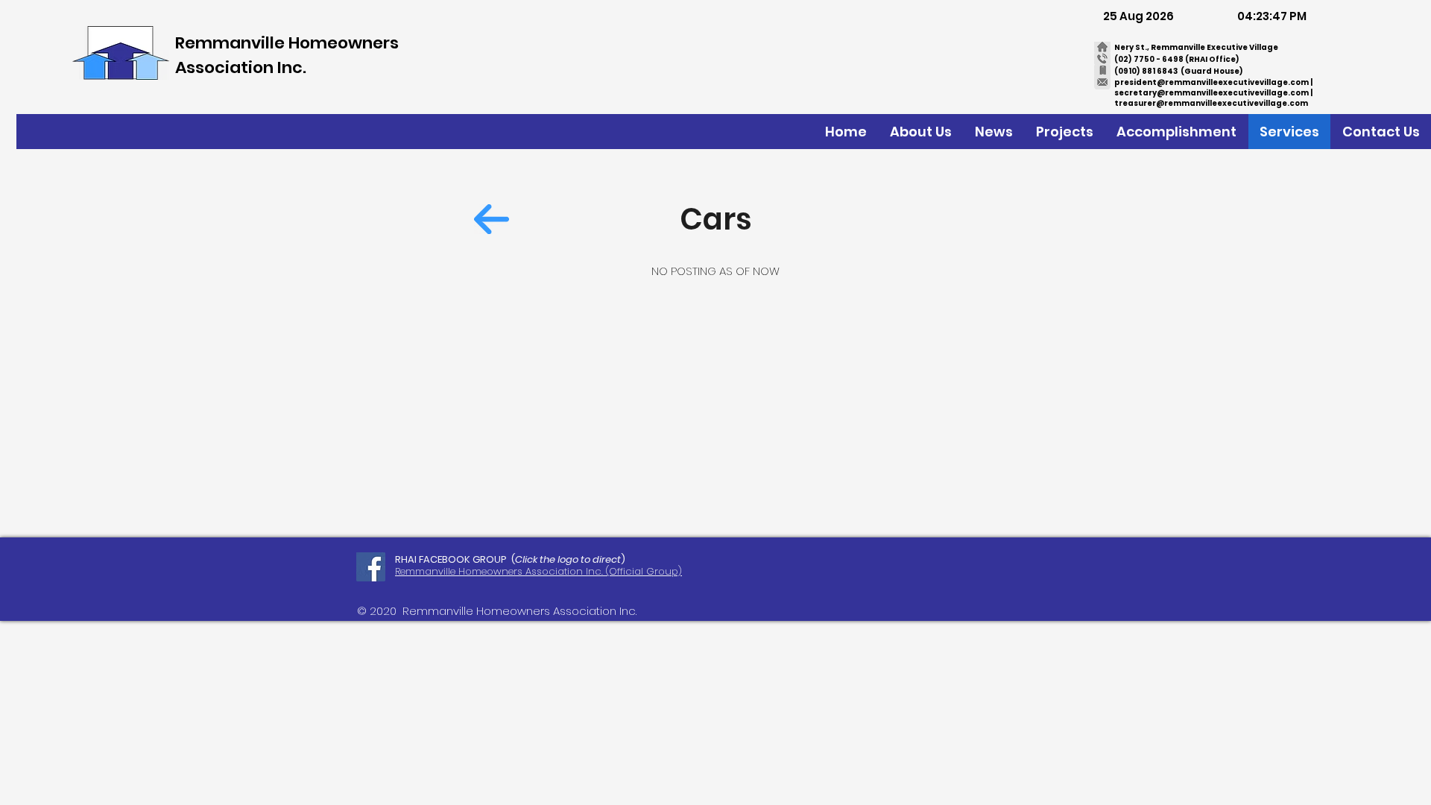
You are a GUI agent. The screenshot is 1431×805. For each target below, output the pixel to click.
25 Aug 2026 (1138, 16)
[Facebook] (370, 566)
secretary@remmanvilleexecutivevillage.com (1211, 92)
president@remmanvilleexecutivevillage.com (1211, 82)
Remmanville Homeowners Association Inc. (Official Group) (538, 571)
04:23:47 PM (1272, 16)
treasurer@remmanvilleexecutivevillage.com (1211, 103)
